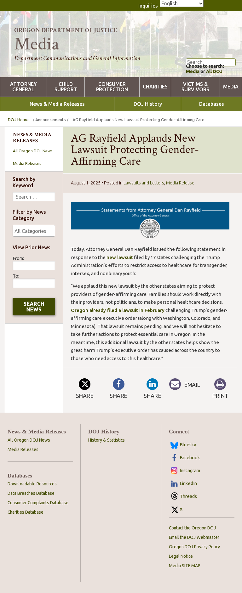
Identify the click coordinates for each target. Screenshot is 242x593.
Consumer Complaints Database (38, 502)
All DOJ (214, 71)
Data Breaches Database (31, 493)
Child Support (66, 87)
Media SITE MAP (184, 565)
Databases (211, 104)
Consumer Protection (112, 87)
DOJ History (148, 104)
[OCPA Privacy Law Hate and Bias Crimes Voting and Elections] (34, 231)
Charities (155, 86)
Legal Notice (181, 556)
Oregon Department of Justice (65, 30)
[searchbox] (33, 231)
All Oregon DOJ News (33, 151)
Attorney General (23, 87)
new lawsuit (120, 257)
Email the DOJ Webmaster (194, 537)
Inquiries (148, 5)
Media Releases (27, 163)
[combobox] (34, 231)
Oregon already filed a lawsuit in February (117, 310)
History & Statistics (106, 440)
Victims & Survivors (195, 87)
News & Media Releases (57, 104)
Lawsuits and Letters (144, 182)
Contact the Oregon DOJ (192, 527)
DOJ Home (18, 119)
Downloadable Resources (32, 483)
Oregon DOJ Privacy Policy (194, 546)
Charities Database (25, 512)
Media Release (180, 182)
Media (192, 71)
